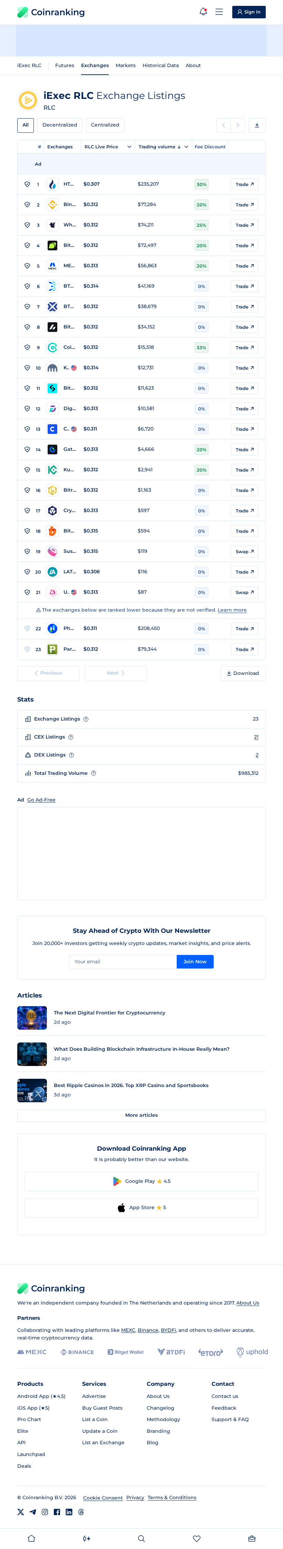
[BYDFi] (171, 1352)
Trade (242, 184)
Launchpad (31, 1454)
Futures (64, 65)
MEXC (128, 1330)
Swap (242, 551)
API (21, 1442)
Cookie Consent (103, 1498)
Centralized (105, 125)
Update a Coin (100, 1431)
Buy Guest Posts (102, 1408)
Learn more (232, 610)
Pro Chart (29, 1419)
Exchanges (95, 65)
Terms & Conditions (172, 1497)
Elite (22, 1431)
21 (256, 737)
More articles (141, 1115)
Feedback (224, 1408)
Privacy (135, 1497)
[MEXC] (32, 1352)
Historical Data (161, 65)
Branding (158, 1431)
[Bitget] (126, 1352)
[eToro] (210, 1352)
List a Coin (95, 1419)
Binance (148, 1330)
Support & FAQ (230, 1419)
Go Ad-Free (41, 800)
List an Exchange (103, 1442)
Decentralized (59, 125)
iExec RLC (29, 65)
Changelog (160, 1408)
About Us (247, 1303)
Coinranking (58, 12)
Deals (24, 1466)
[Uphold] (252, 1352)
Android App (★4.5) (41, 1396)
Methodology (163, 1419)
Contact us (225, 1396)
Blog (152, 1442)
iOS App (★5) (33, 1408)
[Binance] (77, 1352)
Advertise (94, 1396)
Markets (126, 65)
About (193, 65)
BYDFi (168, 1330)
